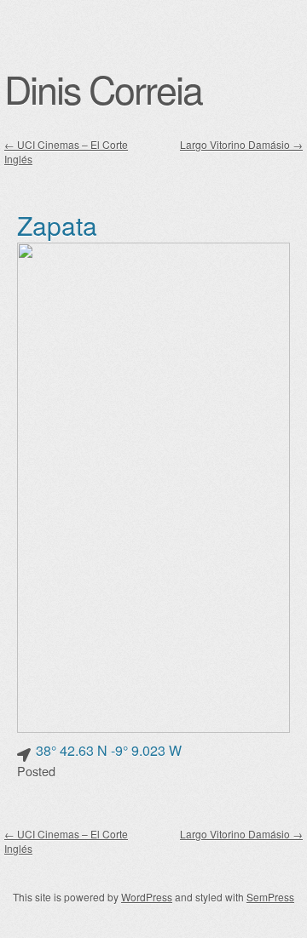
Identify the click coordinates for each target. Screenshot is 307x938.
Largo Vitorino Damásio (241, 144)
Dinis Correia (103, 88)
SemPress (270, 896)
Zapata (57, 225)
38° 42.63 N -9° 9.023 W (109, 750)
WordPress (146, 896)
